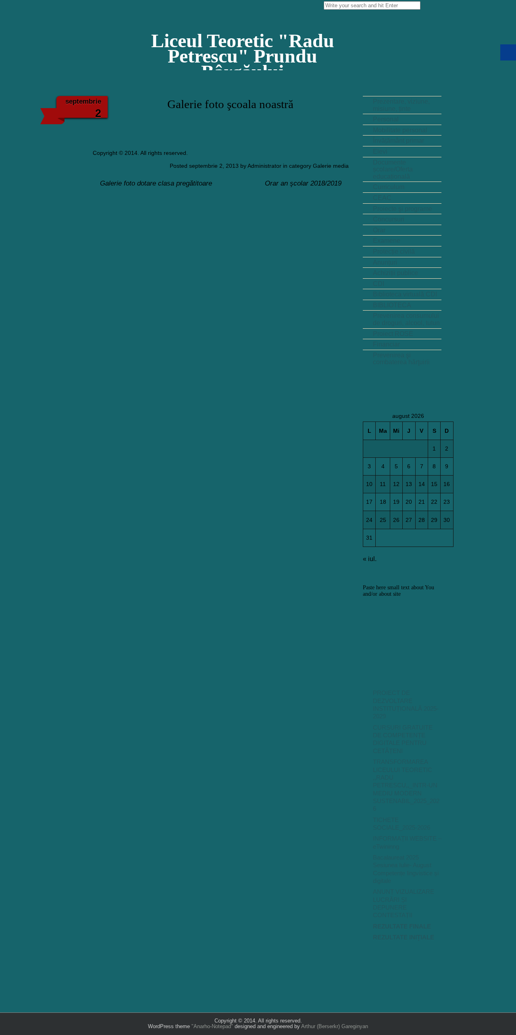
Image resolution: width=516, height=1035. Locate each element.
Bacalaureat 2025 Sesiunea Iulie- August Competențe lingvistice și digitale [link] (406, 869)
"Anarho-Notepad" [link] (212, 1026)
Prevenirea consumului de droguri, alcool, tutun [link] (406, 319)
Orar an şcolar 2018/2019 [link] (304, 183)
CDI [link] (378, 283)
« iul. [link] (370, 558)
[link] (242, 46)
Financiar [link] (386, 344)
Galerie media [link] (331, 166)
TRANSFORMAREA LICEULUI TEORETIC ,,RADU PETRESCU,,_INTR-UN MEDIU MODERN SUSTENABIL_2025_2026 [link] (406, 785)
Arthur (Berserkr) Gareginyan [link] (334, 1026)
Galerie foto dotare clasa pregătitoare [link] (155, 183)
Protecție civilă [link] (394, 251)
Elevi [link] (380, 151)
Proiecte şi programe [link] (402, 208)
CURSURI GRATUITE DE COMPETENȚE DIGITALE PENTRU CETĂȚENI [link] (403, 739)
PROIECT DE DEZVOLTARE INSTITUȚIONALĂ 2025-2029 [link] (406, 705)
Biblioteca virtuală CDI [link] (405, 294)
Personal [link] (386, 119)
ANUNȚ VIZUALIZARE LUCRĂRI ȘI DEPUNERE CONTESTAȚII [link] (403, 903)
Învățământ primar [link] (398, 140)
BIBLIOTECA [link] (392, 305)
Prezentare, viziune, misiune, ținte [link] (401, 105)
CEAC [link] (382, 197)
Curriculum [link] (388, 187)
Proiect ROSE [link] (393, 333)
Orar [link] (379, 230)
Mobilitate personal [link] (400, 130)
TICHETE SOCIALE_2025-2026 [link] (401, 824)
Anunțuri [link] (385, 262)
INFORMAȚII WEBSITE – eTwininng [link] (407, 842)
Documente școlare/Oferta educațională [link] (393, 169)
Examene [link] (386, 240)
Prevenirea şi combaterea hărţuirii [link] (401, 359)
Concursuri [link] (388, 219)
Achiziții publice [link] (395, 272)
